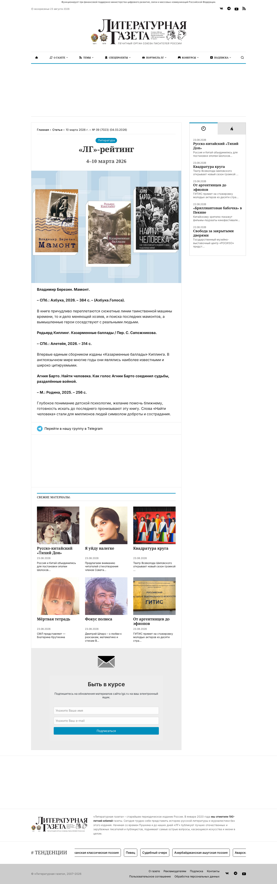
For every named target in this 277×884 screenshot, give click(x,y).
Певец (119, 852)
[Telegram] (229, 9)
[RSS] (244, 9)
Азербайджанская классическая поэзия (77, 852)
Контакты (213, 871)
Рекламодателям (175, 871)
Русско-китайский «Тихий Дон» (215, 146)
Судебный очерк (143, 852)
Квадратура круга (209, 166)
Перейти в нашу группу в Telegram (73, 429)
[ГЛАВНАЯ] (36, 57)
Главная (43, 130)
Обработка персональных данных (197, 876)
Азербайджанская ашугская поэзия (189, 852)
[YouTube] (236, 9)
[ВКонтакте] (221, 9)
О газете (154, 871)
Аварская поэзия (236, 852)
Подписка (196, 871)
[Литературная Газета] (138, 32)
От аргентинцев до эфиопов (209, 187)
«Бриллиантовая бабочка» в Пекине (217, 210)
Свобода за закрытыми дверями (213, 233)
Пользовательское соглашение (150, 876)
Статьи (57, 130)
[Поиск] (242, 57)
